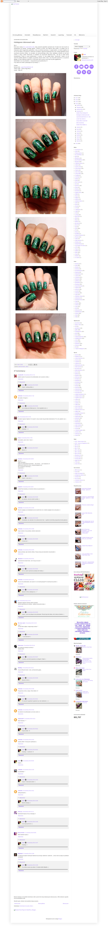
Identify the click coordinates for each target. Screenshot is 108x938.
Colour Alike (78, 173)
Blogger (60, 918)
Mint (76, 218)
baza (76, 471)
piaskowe (77, 343)
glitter (76, 329)
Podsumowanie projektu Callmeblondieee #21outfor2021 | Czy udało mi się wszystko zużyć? (87, 661)
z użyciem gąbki (79, 430)
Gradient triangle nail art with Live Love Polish (87, 538)
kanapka (77, 378)
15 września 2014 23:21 (29, 718)
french (76, 372)
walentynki (77, 423)
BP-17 (76, 448)
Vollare (77, 250)
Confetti (77, 175)
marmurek (77, 389)
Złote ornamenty (80, 122)
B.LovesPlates (78, 154)
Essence (77, 185)
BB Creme (77, 470)
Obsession (20, 645)
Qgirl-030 (77, 460)
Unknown (20, 395)
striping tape (78, 416)
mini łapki (77, 39)
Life (76, 213)
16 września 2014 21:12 (28, 811)
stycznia (78, 141)
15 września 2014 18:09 (28, 458)
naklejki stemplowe (79, 394)
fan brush (77, 368)
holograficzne (78, 331)
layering (77, 387)
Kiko (76, 204)
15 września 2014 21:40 (25, 600)
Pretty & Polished (79, 235)
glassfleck (77, 328)
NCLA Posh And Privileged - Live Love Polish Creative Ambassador (87, 531)
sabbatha (20, 769)
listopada (79, 107)
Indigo (76, 197)
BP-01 (76, 445)
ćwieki (76, 435)
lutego (78, 139)
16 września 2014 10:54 (32, 779)
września (79, 111)
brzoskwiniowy (78, 270)
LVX (76, 207)
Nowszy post (17, 903)
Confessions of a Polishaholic (83, 679)
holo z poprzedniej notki (29, 47)
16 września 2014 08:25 (32, 385)
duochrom (77, 323)
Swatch (53, 35)
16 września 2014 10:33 (28, 769)
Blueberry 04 (78, 455)
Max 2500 (77, 216)
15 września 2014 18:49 (28, 507)
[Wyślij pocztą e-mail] (29, 364)
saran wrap (77, 406)
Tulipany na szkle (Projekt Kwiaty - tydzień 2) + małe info (88, 498)
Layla (76, 211)
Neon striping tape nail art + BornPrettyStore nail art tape (88, 522)
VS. (75, 35)
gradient (77, 375)
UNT (76, 247)
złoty (76, 315)
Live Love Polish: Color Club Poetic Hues (87, 554)
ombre (76, 399)
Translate (85, 48)
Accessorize (78, 149)
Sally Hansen (78, 240)
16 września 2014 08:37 (32, 657)
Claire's (77, 170)
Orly (76, 228)
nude (76, 294)
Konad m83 (78, 458)
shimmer (77, 345)
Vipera (76, 249)
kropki (76, 384)
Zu (18, 416)
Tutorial (69, 35)
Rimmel (77, 237)
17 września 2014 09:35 (30, 832)
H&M (76, 194)
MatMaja (20, 667)
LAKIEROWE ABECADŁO (82, 701)
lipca (78, 129)
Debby (76, 178)
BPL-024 (77, 453)
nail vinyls (77, 392)
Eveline (77, 189)
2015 (76, 101)
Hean (76, 196)
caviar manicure (79, 358)
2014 (76, 103)
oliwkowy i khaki (79, 296)
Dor (76, 183)
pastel (76, 341)
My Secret (77, 223)
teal (76, 308)
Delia (76, 180)
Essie (76, 187)
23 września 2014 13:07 (32, 842)
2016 (76, 99)
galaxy (76, 373)
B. (18, 600)
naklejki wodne (78, 396)
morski (76, 291)
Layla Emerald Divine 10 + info (83, 116)
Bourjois (77, 161)
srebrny (77, 304)
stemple (77, 414)
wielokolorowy (78, 311)
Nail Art (45, 35)
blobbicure (77, 356)
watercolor (77, 426)
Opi (76, 226)
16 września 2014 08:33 (32, 589)
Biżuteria (82, 35)
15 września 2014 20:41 (28, 558)
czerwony (77, 277)
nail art (27, 366)
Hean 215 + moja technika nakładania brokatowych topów (88, 563)
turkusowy (77, 310)
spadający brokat (79, 413)
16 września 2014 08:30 (32, 518)
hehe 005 (77, 463)
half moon (77, 377)
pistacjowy (77, 298)
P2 (76, 230)
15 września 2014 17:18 (28, 395)
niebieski (77, 292)
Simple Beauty (78, 243)
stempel (77, 476)
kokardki (77, 380)
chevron (77, 360)
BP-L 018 (77, 451)
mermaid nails (78, 390)
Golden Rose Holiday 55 (82, 113)
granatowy (77, 282)
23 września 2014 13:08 (32, 865)
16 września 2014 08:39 (32, 678)
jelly (76, 333)
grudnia (78, 105)
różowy (77, 303)
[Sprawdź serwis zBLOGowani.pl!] (84, 597)
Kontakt (27, 35)
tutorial (76, 421)
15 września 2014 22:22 (28, 667)
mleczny (77, 289)
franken (77, 255)
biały (76, 265)
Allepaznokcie (78, 153)
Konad (76, 206)
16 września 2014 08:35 (32, 612)
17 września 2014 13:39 (28, 853)
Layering (61, 35)
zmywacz (77, 482)
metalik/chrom (78, 338)
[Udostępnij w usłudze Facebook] (34, 364)
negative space (78, 397)
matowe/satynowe (79, 336)
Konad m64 (78, 457)
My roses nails (21, 623)
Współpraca (36, 35)
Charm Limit (78, 166)
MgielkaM (20, 853)
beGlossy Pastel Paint (87, 647)
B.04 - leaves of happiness (81, 443)
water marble (78, 425)
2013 (76, 143)
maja (78, 133)
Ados (76, 151)
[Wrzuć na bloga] (31, 364)
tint (76, 347)
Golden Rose (78, 192)
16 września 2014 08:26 (32, 406)
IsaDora (77, 199)
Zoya (76, 254)
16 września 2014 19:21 (28, 790)
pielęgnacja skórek (79, 475)
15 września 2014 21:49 (31, 623)
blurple (77, 267)
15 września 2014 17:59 (26, 437)
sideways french (79, 409)
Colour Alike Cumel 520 (81, 120)
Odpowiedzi (22, 382)
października (80, 109)
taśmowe (77, 418)
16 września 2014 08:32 (32, 568)
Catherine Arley (78, 163)
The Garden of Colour (80, 245)
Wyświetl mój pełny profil (87, 60)
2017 (76, 97)
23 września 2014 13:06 (32, 800)
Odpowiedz (20, 379)
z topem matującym (79, 348)
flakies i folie (78, 324)
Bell (76, 156)
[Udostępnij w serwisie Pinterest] (36, 364)
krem (76, 335)
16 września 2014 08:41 (32, 699)
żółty (76, 316)
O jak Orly (85, 702)
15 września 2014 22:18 (29, 645)
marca (78, 137)
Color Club (77, 171)
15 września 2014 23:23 (28, 739)
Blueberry (77, 158)
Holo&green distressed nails (82, 115)
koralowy (77, 284)
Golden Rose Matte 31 (81, 124)
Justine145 (20, 375)
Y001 (76, 462)
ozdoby (77, 402)
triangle (77, 420)
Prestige (77, 233)
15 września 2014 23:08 (28, 688)
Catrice (77, 165)
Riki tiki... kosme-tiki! (81, 645)
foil (76, 326)
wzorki (76, 428)
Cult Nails (77, 177)
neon (76, 340)
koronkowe (77, 382)
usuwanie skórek (79, 480)
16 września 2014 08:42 (32, 728)
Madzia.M (20, 558)
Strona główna (17, 35)
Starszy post (65, 903)
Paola (76, 231)
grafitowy (77, 280)
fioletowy (77, 279)
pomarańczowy (78, 299)
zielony (77, 313)
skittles (76, 411)
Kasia (19, 437)
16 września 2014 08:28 (32, 476)
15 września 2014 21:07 (28, 579)
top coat (77, 478)
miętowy (77, 287)
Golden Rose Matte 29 (87, 545)
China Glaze (78, 168)
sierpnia (78, 127)
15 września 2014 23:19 (28, 709)
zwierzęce (77, 433)
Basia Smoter (21, 832)
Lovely (76, 214)
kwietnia (79, 135)
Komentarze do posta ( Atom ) (26, 906)
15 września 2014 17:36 (25, 416)
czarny (76, 275)
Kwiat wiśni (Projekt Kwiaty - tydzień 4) (86, 489)
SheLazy (20, 811)
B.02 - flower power (79, 441)
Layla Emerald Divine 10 (27, 67)
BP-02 (76, 446)
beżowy (77, 263)
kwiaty (76, 385)
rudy (76, 301)
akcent (76, 354)
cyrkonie (77, 363)
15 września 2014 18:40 (27, 486)
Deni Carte (77, 182)
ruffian (76, 404)
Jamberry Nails (78, 201)
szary (76, 306)
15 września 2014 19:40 (28, 549)
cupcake (77, 361)
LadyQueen (78, 209)
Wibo (76, 252)
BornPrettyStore (79, 159)
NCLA (76, 225)
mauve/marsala (78, 286)
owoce (76, 401)
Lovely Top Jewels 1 (81, 118)
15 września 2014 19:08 (28, 528)
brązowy (77, 272)
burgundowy (78, 274)
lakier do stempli (79, 473)
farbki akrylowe (78, 370)
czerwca (79, 131)
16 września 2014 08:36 (32, 634)
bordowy (77, 268)
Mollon (76, 221)
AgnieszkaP (21, 718)
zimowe (77, 431)
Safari (76, 238)
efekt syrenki (78, 366)
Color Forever (79, 690)
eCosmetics (78, 657)
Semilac (77, 242)
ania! (23, 385)
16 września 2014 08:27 (32, 448)
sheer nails (77, 408)
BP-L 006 (77, 450)
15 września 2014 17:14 (29, 375)
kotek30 (20, 486)
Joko (76, 202)
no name (77, 257)
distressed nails (21, 366)
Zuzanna (20, 458)
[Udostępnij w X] (33, 364)
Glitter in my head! (80, 668)
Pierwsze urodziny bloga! (88, 505)
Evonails (77, 190)
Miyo (76, 219)
